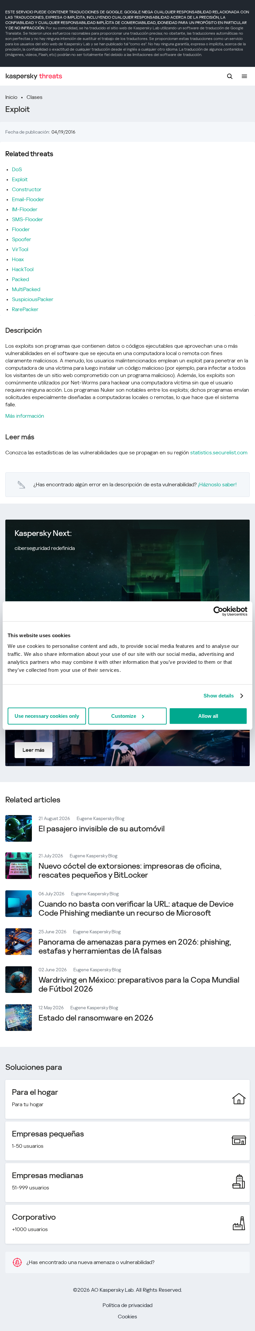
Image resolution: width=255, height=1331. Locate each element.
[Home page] (33, 76)
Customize (123, 716)
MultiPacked (26, 289)
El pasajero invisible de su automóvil (102, 828)
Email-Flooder (28, 199)
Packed (20, 279)
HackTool (23, 269)
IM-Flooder (25, 209)
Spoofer (21, 239)
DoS (17, 169)
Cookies (127, 1316)
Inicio (11, 97)
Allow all (208, 716)
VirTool (20, 249)
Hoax (18, 259)
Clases (34, 97)
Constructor (27, 189)
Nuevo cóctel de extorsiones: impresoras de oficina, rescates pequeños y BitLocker (130, 870)
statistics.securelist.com (218, 452)
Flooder (21, 229)
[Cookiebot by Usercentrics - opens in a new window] (218, 611)
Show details (219, 695)
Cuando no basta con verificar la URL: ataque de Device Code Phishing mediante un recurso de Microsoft (136, 908)
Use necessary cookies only (47, 716)
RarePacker (25, 309)
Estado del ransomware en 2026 (96, 1018)
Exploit (20, 179)
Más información (24, 416)
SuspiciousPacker (32, 299)
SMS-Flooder (27, 219)
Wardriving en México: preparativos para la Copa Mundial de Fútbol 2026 (139, 984)
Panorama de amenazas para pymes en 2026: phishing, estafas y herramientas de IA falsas (135, 946)
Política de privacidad (127, 1305)
